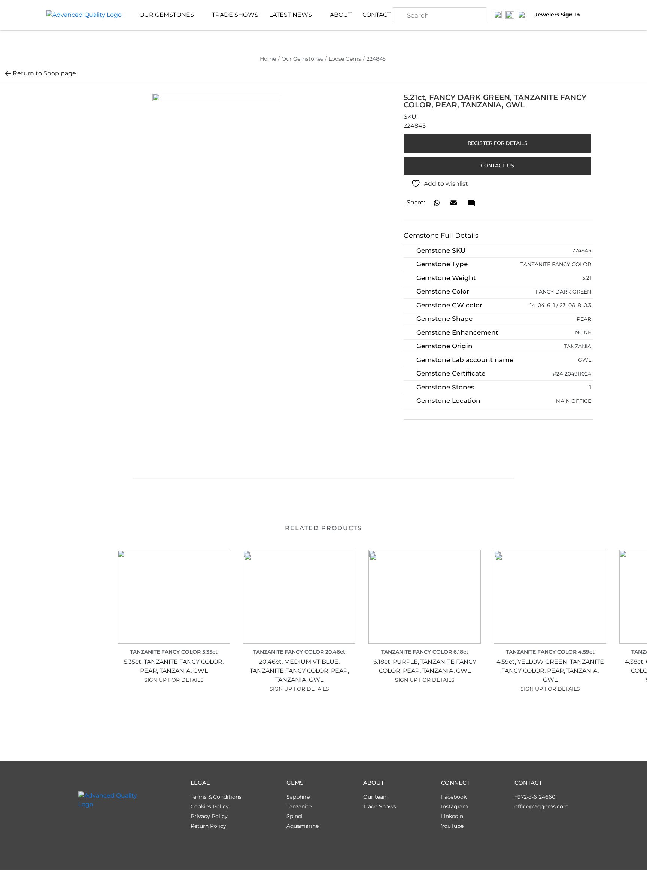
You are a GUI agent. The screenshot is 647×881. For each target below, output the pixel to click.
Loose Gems (345, 58)
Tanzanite (299, 806)
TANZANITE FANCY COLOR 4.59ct (550, 651)
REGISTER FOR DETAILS (498, 143)
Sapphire (298, 796)
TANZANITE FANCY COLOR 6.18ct (424, 651)
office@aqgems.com (541, 806)
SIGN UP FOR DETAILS (174, 680)
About (341, 14)
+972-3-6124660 (534, 796)
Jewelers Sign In (557, 15)
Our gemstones (166, 14)
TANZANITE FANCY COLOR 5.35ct (174, 651)
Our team (376, 796)
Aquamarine (302, 826)
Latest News (290, 14)
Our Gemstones (302, 58)
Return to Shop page (44, 73)
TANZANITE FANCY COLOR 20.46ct (299, 651)
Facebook (454, 796)
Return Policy (208, 826)
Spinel (294, 816)
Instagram (454, 806)
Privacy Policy (209, 816)
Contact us (497, 165)
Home (268, 58)
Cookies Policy (210, 806)
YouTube (452, 826)
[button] (436, 202)
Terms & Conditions (216, 796)
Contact (376, 14)
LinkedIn (452, 816)
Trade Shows (235, 14)
